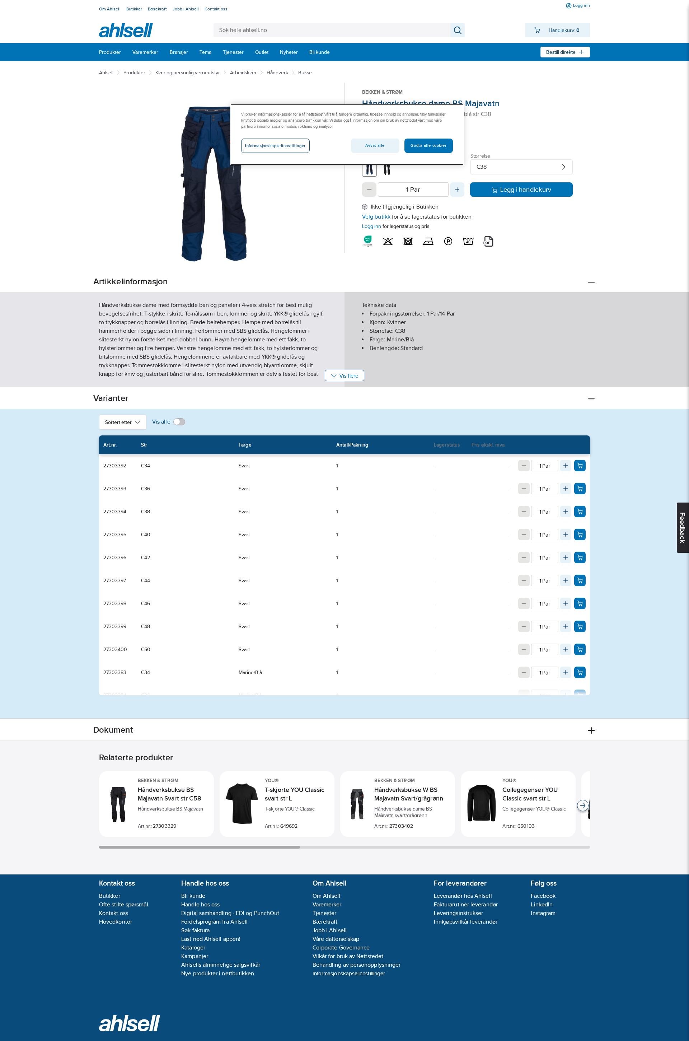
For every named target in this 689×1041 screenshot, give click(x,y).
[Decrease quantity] (369, 189)
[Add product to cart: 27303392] (580, 465)
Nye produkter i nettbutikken (217, 973)
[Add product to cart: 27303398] (580, 603)
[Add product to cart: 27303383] (580, 672)
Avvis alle (375, 145)
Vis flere (348, 376)
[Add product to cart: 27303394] (580, 511)
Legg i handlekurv (526, 189)
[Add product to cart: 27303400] (580, 649)
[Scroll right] (583, 805)
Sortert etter (118, 422)
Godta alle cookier (428, 145)
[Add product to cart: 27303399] (580, 626)
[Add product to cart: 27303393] (580, 488)
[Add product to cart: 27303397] (580, 580)
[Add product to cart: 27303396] (580, 557)
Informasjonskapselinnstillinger (349, 973)
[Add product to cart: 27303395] (580, 534)
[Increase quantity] (457, 189)
